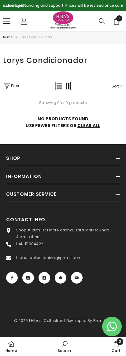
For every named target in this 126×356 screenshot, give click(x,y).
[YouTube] (77, 278)
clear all (88, 125)
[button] (59, 86)
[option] (63, 5)
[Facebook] (12, 278)
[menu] (6, 21)
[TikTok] (44, 278)
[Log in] (24, 21)
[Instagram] (28, 278)
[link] (64, 346)
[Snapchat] (60, 278)
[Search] (102, 21)
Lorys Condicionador (36, 37)
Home (8, 37)
